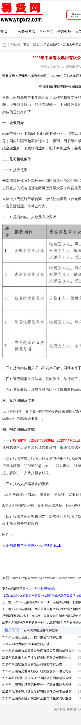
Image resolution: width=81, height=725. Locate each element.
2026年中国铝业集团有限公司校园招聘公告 (32, 664)
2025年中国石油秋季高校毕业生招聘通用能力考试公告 (40, 685)
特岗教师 (64, 31)
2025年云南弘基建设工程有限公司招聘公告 (32, 637)
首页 (26, 44)
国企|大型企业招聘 (46, 44)
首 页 (4, 31)
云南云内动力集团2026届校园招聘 (26, 644)
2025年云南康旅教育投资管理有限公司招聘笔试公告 (38, 651)
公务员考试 (26, 31)
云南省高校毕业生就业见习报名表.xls (31, 545)
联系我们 (72, 709)
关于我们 (59, 709)
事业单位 (46, 31)
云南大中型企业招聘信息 (39, 588)
